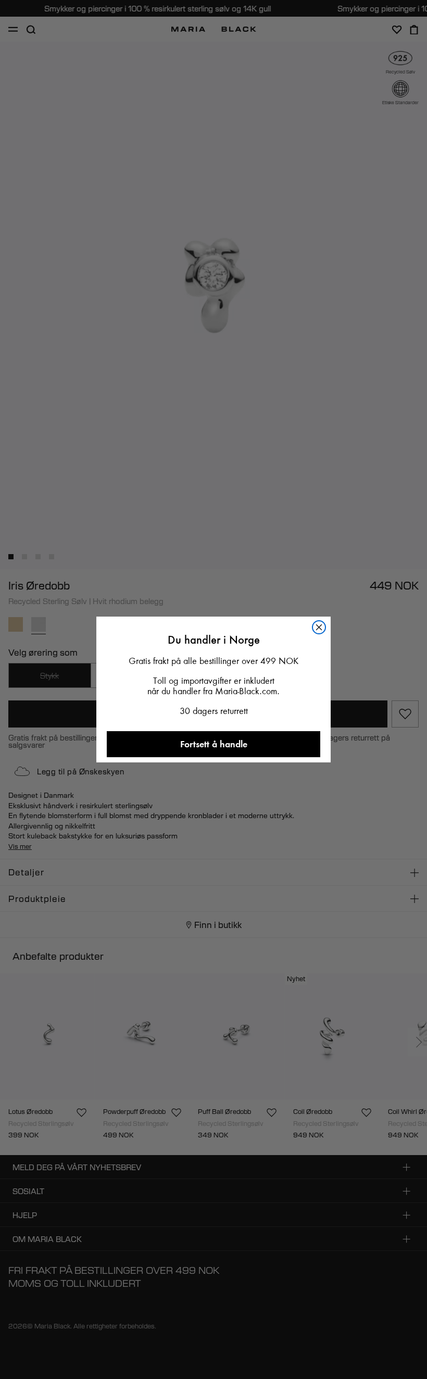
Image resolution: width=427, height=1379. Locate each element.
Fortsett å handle (213, 744)
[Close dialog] (318, 627)
